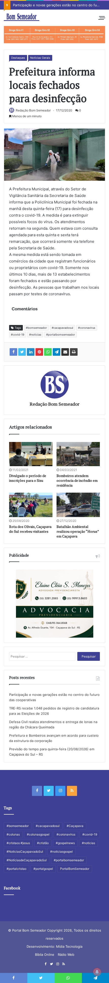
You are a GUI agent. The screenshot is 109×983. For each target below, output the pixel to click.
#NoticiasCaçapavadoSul (25, 851)
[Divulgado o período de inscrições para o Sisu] (30, 454)
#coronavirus (86, 328)
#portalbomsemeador (60, 334)
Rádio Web (66, 954)
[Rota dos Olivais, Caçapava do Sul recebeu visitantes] (30, 505)
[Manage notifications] (97, 972)
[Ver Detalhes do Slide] (54, 34)
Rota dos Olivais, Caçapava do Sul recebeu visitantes (30, 529)
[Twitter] (49, 791)
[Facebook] (37, 791)
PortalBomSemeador (74, 869)
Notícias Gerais (40, 57)
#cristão (43, 843)
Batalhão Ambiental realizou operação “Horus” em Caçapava (78, 531)
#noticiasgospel (61, 851)
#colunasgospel (38, 834)
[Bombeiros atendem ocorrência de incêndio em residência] (78, 454)
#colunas (13, 834)
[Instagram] (60, 791)
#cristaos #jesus (18, 843)
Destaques (18, 57)
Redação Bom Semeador (33, 110)
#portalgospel (43, 869)
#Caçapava (75, 826)
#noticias (35, 334)
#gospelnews (65, 843)
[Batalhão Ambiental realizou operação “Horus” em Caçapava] (78, 505)
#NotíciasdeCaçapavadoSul (27, 860)
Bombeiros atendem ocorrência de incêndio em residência (77, 480)
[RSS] (72, 791)
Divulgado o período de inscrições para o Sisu (27, 478)
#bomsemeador (36, 328)
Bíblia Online (44, 954)
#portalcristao (16, 869)
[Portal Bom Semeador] (21, 17)
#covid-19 (17, 334)
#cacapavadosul (62, 328)
